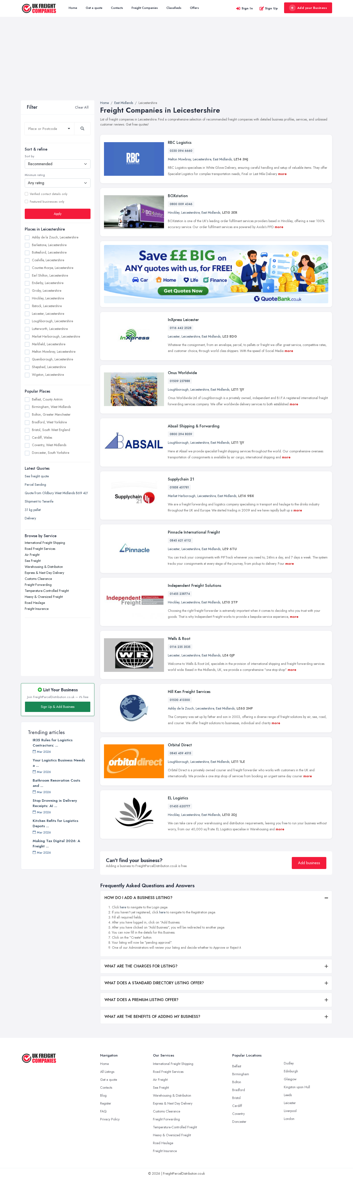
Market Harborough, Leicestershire (56, 336)
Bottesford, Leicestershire (49, 252)
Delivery (30, 518)
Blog (103, 1095)
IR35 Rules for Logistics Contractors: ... (53, 742)
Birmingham (240, 1074)
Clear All (82, 107)
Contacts (117, 8)
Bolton (236, 1082)
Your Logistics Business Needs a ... (59, 763)
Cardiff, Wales (42, 437)
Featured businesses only (47, 202)
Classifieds (173, 8)
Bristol (236, 1097)
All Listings (107, 1071)
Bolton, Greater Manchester (51, 414)
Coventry (238, 1113)
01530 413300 (180, 700)
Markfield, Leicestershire (48, 344)
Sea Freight (33, 560)
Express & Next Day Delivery (44, 572)
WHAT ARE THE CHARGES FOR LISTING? (140, 966)
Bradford (238, 1090)
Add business (309, 863)
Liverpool (290, 1110)
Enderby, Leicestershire (47, 283)
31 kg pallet (33, 509)
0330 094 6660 (181, 151)
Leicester (174, 336)
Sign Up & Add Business (57, 706)
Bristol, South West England (51, 429)
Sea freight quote (37, 476)
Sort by (29, 156)
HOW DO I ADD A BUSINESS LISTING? (138, 897)
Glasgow (290, 1079)
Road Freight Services (40, 548)
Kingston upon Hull (297, 1087)
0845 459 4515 (180, 753)
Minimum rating (35, 175)
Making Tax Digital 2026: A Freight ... (56, 843)
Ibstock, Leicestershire (47, 306)
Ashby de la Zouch (181, 708)
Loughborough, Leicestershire (52, 321)
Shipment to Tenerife (39, 501)
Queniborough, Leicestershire (52, 359)
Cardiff (237, 1105)
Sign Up (271, 8)
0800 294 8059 (181, 434)
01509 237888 (180, 381)
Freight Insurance (37, 608)
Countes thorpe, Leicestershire (52, 267)
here (123, 907)
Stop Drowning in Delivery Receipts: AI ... (55, 803)
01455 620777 (180, 806)
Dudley (289, 1063)
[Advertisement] (176, 64)
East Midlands (222, 159)
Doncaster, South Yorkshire (50, 452)
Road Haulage (35, 602)
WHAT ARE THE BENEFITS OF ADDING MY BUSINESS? (152, 1016)
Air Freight (32, 554)
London (289, 1118)
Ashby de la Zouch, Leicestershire (55, 237)
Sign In (247, 8)
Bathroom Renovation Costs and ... (56, 783)
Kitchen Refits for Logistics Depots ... (55, 823)
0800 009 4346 (181, 204)
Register (105, 1103)
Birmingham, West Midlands (51, 407)
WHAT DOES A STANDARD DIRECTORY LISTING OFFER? (154, 983)
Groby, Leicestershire (46, 290)
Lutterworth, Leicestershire (50, 329)
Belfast (236, 1066)
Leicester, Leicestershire (48, 313)
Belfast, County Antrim (47, 399)
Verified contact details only (48, 194)
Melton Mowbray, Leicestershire (53, 351)
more (282, 173)
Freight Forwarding (38, 584)
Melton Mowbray (179, 159)
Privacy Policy (110, 1119)
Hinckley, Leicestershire (48, 298)
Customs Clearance (38, 578)
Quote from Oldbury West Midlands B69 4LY (56, 493)
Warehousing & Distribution (44, 566)
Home (73, 8)
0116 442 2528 (180, 328)
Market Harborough (181, 495)
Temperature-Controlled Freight (47, 590)
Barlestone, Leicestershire (49, 245)
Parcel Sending (35, 484)
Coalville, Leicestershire (48, 260)
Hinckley (173, 212)
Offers (194, 8)
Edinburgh (291, 1071)
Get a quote (94, 8)
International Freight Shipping (45, 542)
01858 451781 (179, 487)
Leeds (288, 1095)
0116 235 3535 (180, 647)
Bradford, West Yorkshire (49, 422)
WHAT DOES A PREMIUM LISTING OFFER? (141, 1000)
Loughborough (178, 389)
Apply (57, 213)
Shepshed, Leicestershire (49, 367)
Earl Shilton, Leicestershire (50, 275)
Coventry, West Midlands (49, 445)
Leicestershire (202, 159)
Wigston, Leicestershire (48, 374)
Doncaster (239, 1121)
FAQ (103, 1111)
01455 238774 (180, 594)
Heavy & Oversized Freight (44, 596)
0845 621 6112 (180, 540)
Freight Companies (145, 8)
